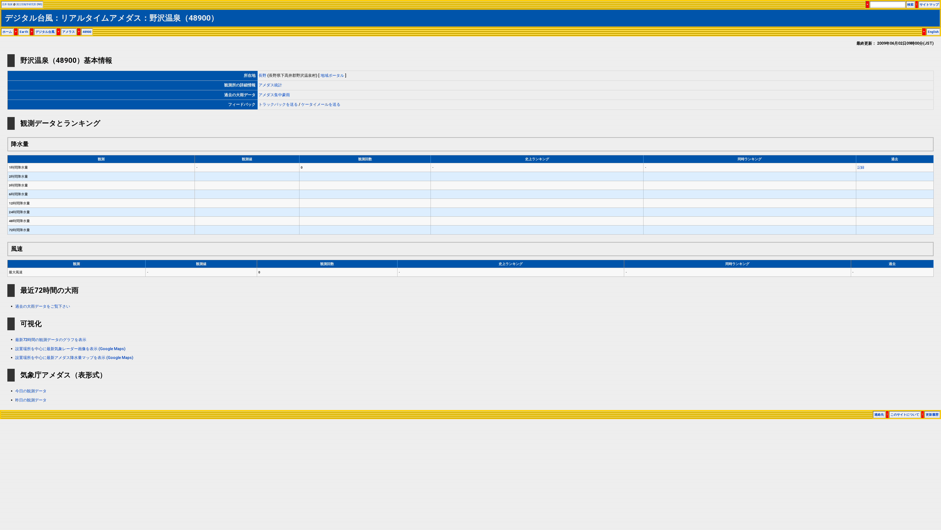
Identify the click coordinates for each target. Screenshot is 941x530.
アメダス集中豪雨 (274, 95)
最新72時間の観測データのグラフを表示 (50, 339)
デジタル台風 (45, 32)
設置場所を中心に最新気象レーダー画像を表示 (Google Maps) (70, 348)
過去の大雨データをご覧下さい (42, 306)
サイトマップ (929, 4)
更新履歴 (932, 414)
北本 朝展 (7, 4)
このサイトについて (905, 414)
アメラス (68, 32)
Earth (24, 32)
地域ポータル (332, 75)
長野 (262, 75)
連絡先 (879, 414)
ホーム (7, 32)
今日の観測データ (31, 391)
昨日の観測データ (31, 400)
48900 (87, 32)
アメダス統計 (270, 85)
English (933, 32)
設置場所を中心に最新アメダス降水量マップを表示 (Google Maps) (74, 357)
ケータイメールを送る (320, 104)
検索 (910, 4)
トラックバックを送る (278, 104)
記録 (860, 167)
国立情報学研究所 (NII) (29, 4)
